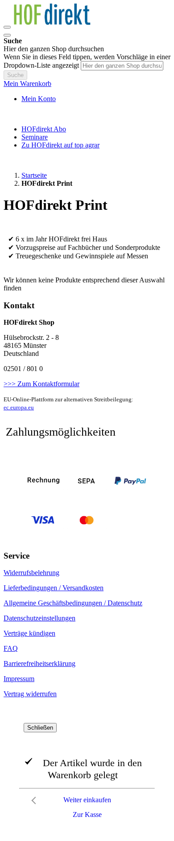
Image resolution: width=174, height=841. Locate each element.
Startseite (34, 175)
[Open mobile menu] (7, 27)
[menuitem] (43, 129)
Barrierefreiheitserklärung (39, 663)
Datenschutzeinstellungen (39, 618)
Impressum (19, 678)
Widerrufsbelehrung (31, 572)
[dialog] (87, 773)
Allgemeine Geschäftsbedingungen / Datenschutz (73, 603)
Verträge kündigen (29, 633)
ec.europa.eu (19, 407)
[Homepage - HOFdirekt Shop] (57, 25)
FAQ (11, 648)
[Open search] (7, 35)
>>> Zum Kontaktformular (41, 384)
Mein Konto (38, 98)
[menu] (87, 137)
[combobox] (122, 65)
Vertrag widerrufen (30, 694)
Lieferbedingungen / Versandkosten (54, 588)
